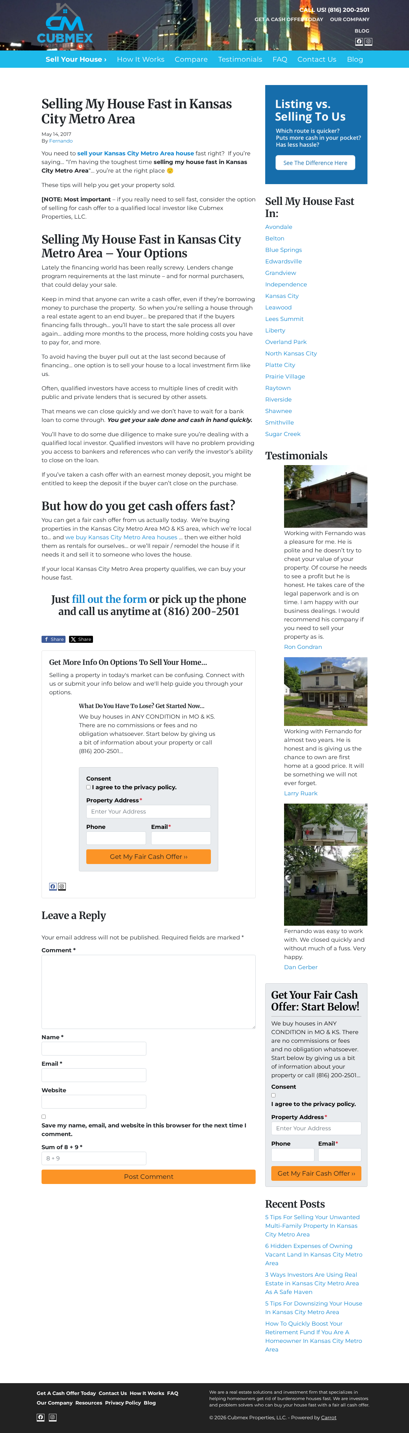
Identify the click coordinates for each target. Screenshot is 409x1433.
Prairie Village (285, 376)
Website (54, 1090)
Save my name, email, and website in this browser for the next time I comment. (144, 1130)
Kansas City (282, 296)
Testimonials (240, 59)
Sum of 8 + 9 (62, 1147)
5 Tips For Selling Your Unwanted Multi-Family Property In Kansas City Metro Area (312, 1226)
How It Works (141, 59)
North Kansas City (291, 353)
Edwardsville (283, 261)
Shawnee (278, 411)
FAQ (280, 59)
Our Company (349, 19)
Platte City (280, 365)
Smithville (279, 422)
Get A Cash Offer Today (289, 19)
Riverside (278, 399)
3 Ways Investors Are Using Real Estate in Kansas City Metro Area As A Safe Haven (312, 1283)
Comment (59, 950)
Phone (95, 826)
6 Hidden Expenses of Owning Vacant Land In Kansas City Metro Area (313, 1254)
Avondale (278, 226)
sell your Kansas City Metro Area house (135, 153)
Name (53, 1037)
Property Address (114, 800)
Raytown (278, 388)
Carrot (328, 1417)
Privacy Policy (123, 1403)
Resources (88, 1403)
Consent (98, 778)
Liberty (275, 330)
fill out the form (109, 599)
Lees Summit (284, 319)
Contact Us (316, 59)
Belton (274, 238)
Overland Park (286, 342)
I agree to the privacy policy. (134, 787)
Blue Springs (283, 249)
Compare (191, 59)
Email (161, 826)
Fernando (61, 141)
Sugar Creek (283, 434)
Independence (286, 284)
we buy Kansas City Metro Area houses (122, 537)
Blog (362, 31)
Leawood (278, 307)
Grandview (280, 272)
